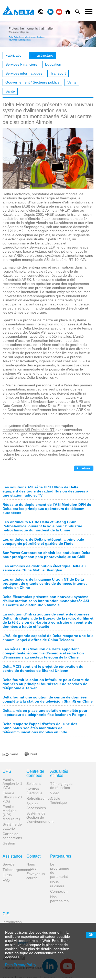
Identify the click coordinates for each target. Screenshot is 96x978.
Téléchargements (13, 870)
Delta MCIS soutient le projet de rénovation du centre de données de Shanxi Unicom (43, 668)
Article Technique (58, 800)
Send (13, 754)
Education (53, 64)
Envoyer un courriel (35, 876)
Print (33, 754)
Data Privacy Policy (20, 965)
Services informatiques (23, 73)
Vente (72, 82)
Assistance (13, 856)
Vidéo (54, 793)
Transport (58, 73)
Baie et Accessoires (36, 806)
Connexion (59, 891)
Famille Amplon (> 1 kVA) (12, 783)
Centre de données (35, 773)
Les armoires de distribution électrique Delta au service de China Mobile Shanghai (44, 568)
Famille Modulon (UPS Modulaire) (11, 813)
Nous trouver (32, 866)
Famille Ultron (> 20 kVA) (12, 797)
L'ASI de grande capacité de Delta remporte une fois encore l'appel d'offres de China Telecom (48, 638)
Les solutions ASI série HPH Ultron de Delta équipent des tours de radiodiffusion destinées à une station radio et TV (45, 491)
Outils (7, 875)
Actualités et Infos (59, 773)
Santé (10, 91)
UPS (7, 771)
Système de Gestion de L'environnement (36, 817)
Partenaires (60, 856)
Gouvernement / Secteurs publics (32, 82)
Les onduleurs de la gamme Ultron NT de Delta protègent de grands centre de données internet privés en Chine (45, 583)
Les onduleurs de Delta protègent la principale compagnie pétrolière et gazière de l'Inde (43, 541)
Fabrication (14, 55)
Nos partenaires (59, 899)
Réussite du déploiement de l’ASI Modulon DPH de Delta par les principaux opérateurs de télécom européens (47, 508)
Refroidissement (36, 798)
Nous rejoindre (57, 884)
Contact (33, 856)
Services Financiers (21, 64)
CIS (6, 914)
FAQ (6, 880)
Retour (85, 468)
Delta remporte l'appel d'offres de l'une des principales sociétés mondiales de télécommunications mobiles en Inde (40, 728)
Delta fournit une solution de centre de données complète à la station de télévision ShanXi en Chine (48, 699)
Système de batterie (12, 826)
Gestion (9, 843)
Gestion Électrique (34, 791)
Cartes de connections (12, 836)
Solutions (33, 783)
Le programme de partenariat (59, 870)
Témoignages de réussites (60, 785)
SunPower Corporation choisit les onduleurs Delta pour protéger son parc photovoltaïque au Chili (46, 555)
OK (91, 935)
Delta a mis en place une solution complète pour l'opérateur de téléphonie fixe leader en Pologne (45, 712)
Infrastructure (42, 55)
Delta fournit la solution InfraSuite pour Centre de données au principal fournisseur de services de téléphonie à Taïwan (46, 684)
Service (9, 864)
